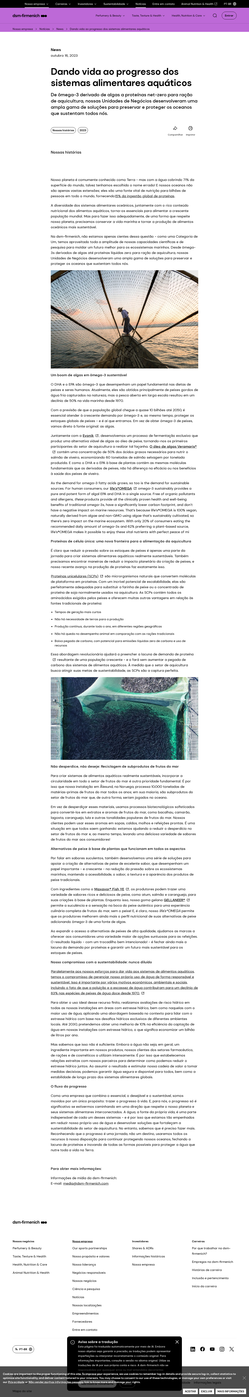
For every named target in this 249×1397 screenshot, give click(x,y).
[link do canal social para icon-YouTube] (212, 1349)
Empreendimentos (85, 1313)
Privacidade (16, 1382)
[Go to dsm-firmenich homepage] (29, 15)
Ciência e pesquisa (86, 1289)
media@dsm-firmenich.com (86, 1183)
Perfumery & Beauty (27, 1248)
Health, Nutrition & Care (30, 1264)
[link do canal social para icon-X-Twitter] (232, 1349)
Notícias (44, 29)
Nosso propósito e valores (91, 1256)
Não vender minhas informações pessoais (56, 1382)
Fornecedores (82, 1322)
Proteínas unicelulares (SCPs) (74, 576)
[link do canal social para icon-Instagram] (222, 1349)
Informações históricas (148, 1256)
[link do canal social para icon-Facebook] (202, 1349)
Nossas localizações (87, 1305)
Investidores (140, 1241)
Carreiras (198, 1241)
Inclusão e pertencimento (210, 1278)
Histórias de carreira (207, 1270)
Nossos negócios (23, 1241)
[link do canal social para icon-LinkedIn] (193, 1349)
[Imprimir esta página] (190, 128)
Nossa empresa (23, 29)
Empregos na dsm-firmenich (212, 1262)
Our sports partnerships (89, 1248)
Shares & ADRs (142, 1248)
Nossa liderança (84, 1264)
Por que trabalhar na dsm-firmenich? (211, 1251)
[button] (215, 15)
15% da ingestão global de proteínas (144, 196)
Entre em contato (84, 1330)
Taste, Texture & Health (29, 1256)
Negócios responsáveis (89, 1273)
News (59, 29)
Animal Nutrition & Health (31, 1273)
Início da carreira (204, 1286)
